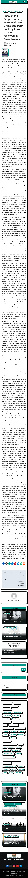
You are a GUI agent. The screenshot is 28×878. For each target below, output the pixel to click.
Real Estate (11, 747)
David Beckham (6, 718)
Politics (20, 744)
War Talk (11, 772)
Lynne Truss (5, 737)
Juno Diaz (5, 734)
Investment (5, 731)
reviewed (19, 747)
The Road (14, 769)
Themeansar (14, 873)
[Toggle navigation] (2, 1)
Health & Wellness (9, 804)
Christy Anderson (7, 709)
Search (14, 665)
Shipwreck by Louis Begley (9, 756)
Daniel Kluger (16, 715)
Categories (4, 685)
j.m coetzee (13, 731)
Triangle (5, 772)
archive (6, 11)
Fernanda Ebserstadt (20, 728)
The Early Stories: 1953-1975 (9, 766)
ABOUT (7, 875)
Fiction (6, 824)
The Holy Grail (6, 769)
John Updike (21, 731)
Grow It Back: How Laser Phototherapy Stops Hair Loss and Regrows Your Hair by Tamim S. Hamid (14, 633)
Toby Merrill (21, 769)
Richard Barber (6, 750)
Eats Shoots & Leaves (18, 721)
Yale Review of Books (14, 860)
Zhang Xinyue (18, 772)
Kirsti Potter (13, 734)
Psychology (15, 836)
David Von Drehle (6, 721)
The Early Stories (7, 763)
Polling (4, 747)
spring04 (19, 11)
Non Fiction (12, 11)
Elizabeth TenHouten (7, 728)
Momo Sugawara (6, 740)
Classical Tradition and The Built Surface (12, 712)
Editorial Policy (14, 875)
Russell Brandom (16, 750)
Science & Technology (9, 627)
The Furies (20, 766)
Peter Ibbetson (12, 43)
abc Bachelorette (7, 702)
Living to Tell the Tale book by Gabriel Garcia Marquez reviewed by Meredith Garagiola (19, 579)
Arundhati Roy (17, 702)
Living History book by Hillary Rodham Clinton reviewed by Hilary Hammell (14, 618)
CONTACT (21, 875)
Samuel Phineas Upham (8, 753)
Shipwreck (18, 753)
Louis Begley (21, 734)
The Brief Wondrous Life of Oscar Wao (11, 759)
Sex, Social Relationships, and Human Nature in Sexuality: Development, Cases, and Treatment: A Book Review (12, 647)
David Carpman (15, 718)
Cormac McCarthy (7, 715)
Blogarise (21, 871)
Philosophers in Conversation (9, 744)
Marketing (13, 737)
